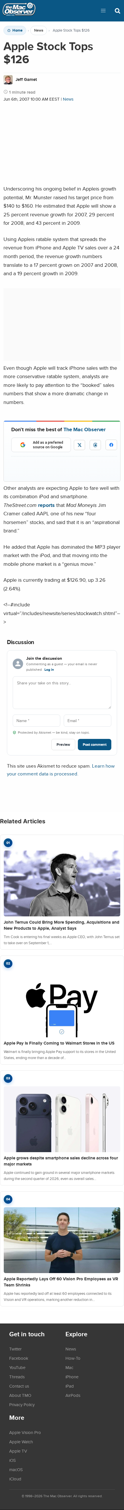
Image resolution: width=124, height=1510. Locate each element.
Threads (17, 1376)
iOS (12, 1460)
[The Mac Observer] (19, 10)
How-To (72, 1358)
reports (46, 505)
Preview (63, 744)
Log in (49, 669)
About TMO (20, 1395)
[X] (79, 445)
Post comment (94, 744)
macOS (16, 1469)
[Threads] (95, 445)
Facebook (18, 1358)
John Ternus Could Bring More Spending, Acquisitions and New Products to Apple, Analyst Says (61, 925)
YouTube (17, 1367)
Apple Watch (21, 1441)
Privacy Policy (22, 1404)
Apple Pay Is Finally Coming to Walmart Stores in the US (59, 1043)
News (38, 30)
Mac (69, 1367)
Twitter (15, 1349)
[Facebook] (111, 445)
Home (17, 30)
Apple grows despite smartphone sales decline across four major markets (61, 1161)
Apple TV (18, 1451)
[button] (103, 10)
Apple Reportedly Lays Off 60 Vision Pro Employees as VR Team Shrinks (61, 1282)
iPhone (71, 1376)
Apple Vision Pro (25, 1432)
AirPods (72, 1395)
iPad (69, 1386)
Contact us (19, 1386)
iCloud (15, 1478)
